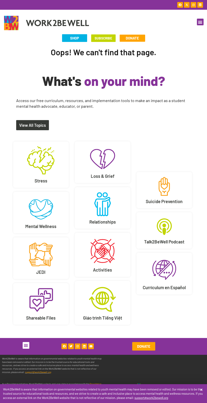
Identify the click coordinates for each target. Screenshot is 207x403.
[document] (103, 201)
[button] (201, 389)
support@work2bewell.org (151, 398)
